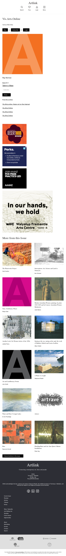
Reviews (6, 498)
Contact (6, 528)
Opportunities (7, 517)
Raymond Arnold (6, 449)
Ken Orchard (38, 273)
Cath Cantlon (5, 271)
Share (5, 95)
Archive (6, 500)
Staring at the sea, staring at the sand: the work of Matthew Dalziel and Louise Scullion (48, 342)
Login (26, 30)
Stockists (6, 513)
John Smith (5, 384)
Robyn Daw (5, 311)
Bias (3, 446)
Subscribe (15, 30)
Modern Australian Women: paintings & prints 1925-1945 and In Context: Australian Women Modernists (48, 305)
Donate (6, 526)
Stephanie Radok (39, 378)
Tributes (6, 502)
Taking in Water (7, 85)
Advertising (7, 524)
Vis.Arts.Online (6, 89)
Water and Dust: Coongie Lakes (11, 414)
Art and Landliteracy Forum (10, 381)
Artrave (37, 414)
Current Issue (7, 496)
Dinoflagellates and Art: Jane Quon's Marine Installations (48, 447)
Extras (5, 504)
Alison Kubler (38, 346)
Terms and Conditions (19, 552)
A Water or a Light (40, 376)
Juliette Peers (5, 344)
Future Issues (7, 515)
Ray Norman (6, 77)
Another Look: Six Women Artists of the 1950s (16, 341)
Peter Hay (37, 451)
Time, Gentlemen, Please (9, 309)
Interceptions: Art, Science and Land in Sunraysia (46, 269)
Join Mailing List (8, 511)
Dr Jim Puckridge (6, 417)
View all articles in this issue (12, 456)
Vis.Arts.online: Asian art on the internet (16, 104)
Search (6, 531)
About (5, 522)
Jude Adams (38, 310)
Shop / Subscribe (8, 509)
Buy (5, 30)
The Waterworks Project (9, 268)
